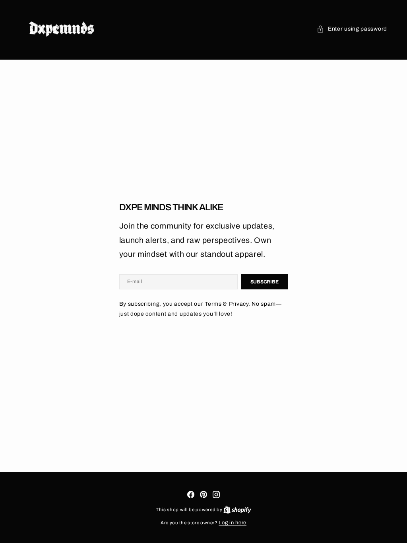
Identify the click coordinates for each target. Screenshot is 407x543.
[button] (352, 29)
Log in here (232, 523)
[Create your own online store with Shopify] (237, 509)
